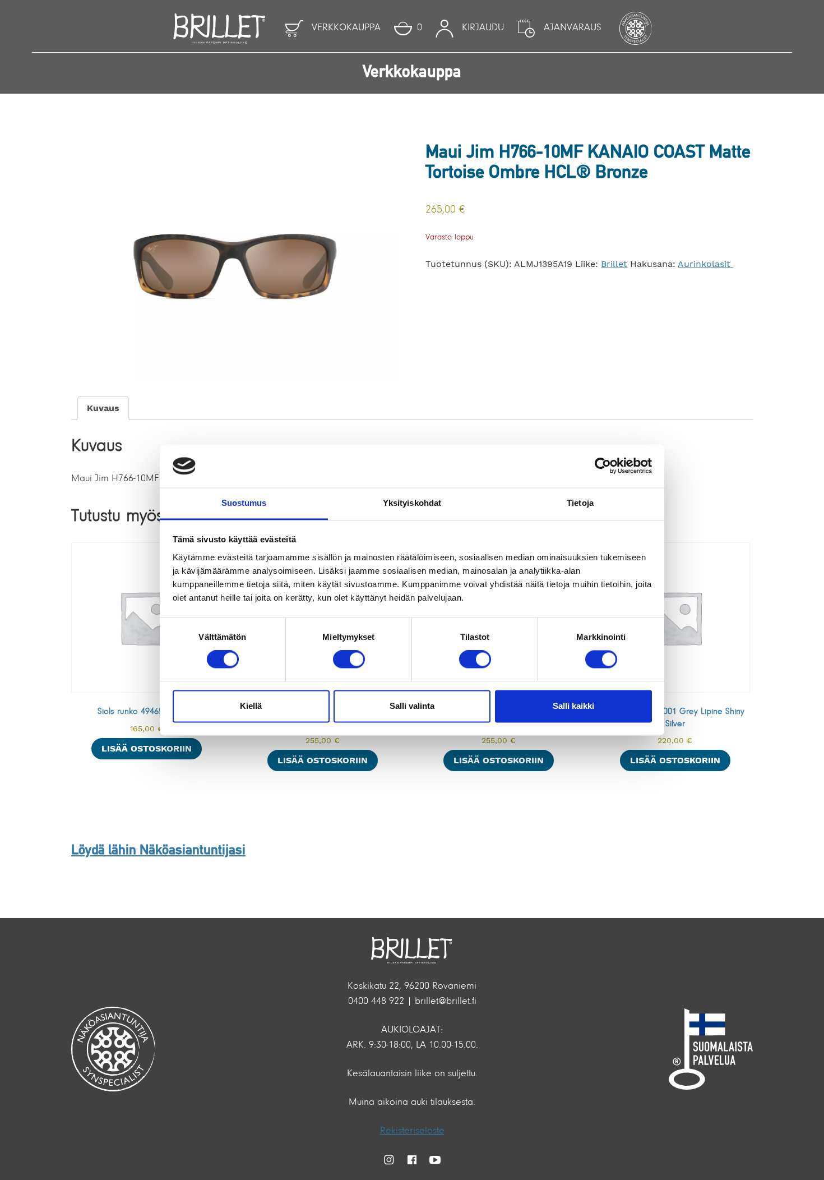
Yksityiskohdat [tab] (412, 503)
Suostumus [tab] (244, 503)
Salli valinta (412, 706)
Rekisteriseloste (412, 1131)
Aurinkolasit (705, 264)
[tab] (103, 408)
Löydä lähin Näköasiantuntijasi (158, 851)
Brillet (614, 264)
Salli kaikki (573, 706)
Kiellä (251, 706)
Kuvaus (103, 408)
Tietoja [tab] (580, 503)
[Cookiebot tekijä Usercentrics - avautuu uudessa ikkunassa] (603, 466)
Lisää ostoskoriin (146, 748)
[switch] (349, 660)
